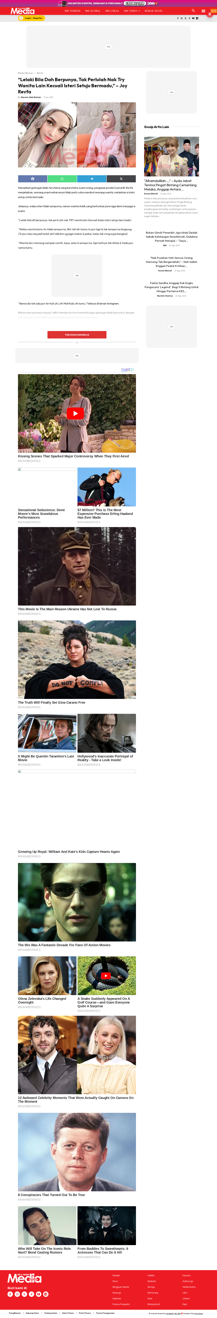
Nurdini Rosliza (165, 295)
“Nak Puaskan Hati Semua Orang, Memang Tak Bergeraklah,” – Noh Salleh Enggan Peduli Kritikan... (171, 262)
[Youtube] (193, 18)
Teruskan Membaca (77, 334)
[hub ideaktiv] (203, 9)
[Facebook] (178, 18)
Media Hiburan (25, 73)
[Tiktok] (189, 18)
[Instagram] (182, 18)
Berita (40, 73)
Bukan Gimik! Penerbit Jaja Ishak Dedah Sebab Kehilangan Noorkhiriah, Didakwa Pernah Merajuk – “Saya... (172, 236)
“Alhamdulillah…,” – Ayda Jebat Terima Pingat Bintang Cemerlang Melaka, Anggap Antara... (170, 184)
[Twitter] (186, 18)
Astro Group (198, 1313)
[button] (193, 11)
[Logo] (22, 11)
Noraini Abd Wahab (31, 97)
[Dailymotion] (197, 18)
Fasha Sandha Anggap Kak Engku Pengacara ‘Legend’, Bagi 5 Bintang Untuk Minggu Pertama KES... (172, 287)
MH (165, 245)
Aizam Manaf (151, 193)
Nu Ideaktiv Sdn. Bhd (173, 1313)
